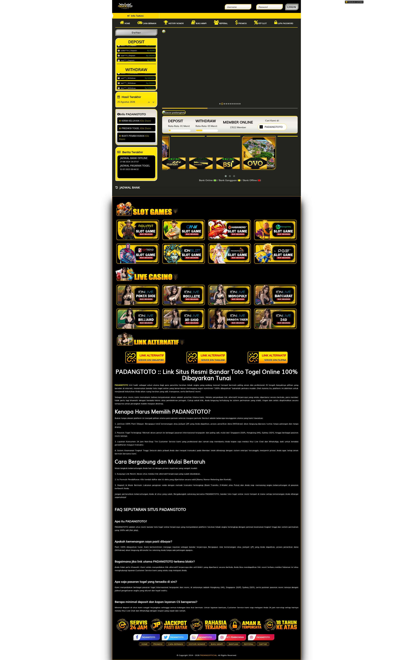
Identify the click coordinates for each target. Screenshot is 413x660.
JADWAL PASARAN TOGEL (135, 165)
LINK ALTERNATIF (151, 357)
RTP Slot (262, 23)
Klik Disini (145, 120)
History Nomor (176, 23)
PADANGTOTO (148, 637)
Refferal (223, 23)
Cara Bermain (175, 644)
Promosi (242, 23)
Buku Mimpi (200, 23)
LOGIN (291, 7)
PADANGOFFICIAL (208, 655)
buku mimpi (217, 644)
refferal (248, 644)
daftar (263, 644)
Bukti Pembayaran (234, 637)
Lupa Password (285, 23)
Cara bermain (149, 23)
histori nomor (197, 644)
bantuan (233, 644)
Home (127, 23)
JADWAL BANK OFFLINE (133, 158)
